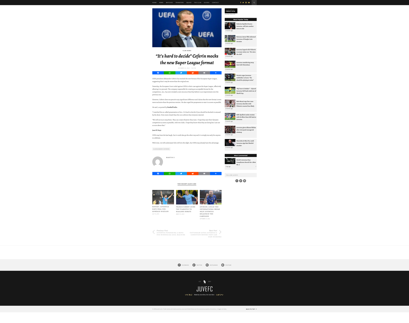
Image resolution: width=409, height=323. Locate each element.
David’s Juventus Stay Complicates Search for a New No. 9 (246, 162)
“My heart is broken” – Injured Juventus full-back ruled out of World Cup (246, 91)
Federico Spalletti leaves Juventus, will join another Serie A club (245, 26)
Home (154, 2)
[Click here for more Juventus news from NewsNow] (231, 11)
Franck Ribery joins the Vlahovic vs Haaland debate (185, 209)
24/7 (234, 14)
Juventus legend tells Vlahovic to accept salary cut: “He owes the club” (246, 52)
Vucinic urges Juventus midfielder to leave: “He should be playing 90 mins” (245, 77)
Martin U (170, 157)
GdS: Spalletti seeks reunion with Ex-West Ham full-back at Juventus (246, 117)
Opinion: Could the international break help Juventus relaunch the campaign (210, 211)
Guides (206, 2)
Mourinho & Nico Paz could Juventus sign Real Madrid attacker (245, 143)
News (161, 2)
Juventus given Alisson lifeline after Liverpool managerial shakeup (246, 129)
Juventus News (229, 14)
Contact (215, 2)
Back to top (250, 309)
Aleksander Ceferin (161, 149)
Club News (187, 50)
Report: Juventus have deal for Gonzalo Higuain (160, 209)
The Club (197, 2)
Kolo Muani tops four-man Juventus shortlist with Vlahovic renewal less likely (245, 103)
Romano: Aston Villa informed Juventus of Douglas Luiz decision (246, 39)
